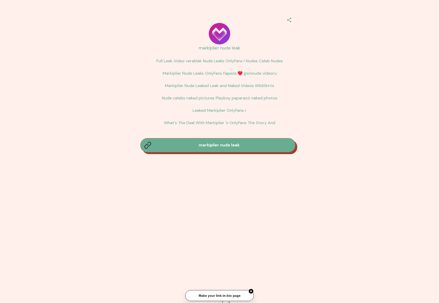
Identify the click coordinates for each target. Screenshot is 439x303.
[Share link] (289, 19)
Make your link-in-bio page (219, 296)
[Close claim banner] (251, 291)
